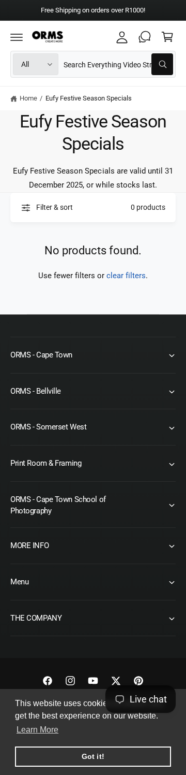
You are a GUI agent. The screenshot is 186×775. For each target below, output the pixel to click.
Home (28, 98)
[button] (16, 36)
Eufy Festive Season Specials (88, 98)
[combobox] (118, 64)
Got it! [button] (93, 756)
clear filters (126, 275)
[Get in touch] (144, 36)
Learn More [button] (37, 729)
